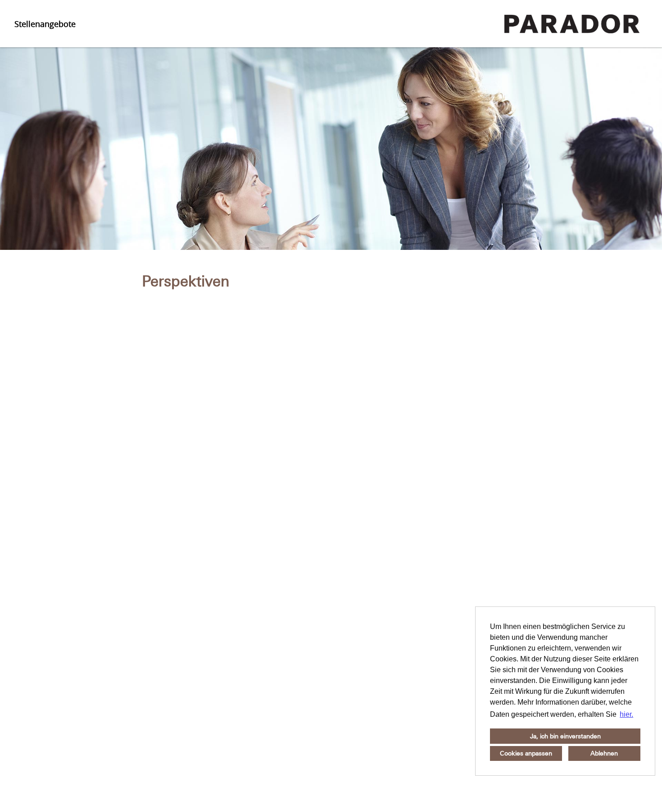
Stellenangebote (45, 23)
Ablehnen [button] (604, 753)
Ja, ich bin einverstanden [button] (565, 736)
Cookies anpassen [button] (526, 753)
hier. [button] (626, 714)
